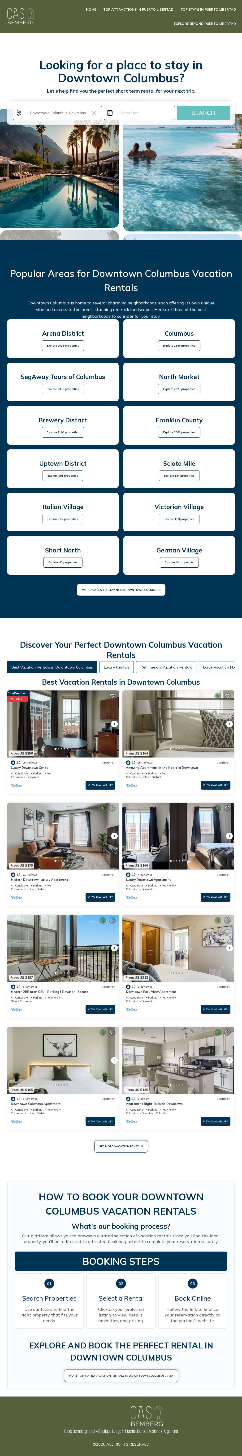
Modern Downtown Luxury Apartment (39, 880)
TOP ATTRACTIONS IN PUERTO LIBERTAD (138, 9)
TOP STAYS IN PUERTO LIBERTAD (208, 9)
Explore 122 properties (63, 519)
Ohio (14, 1001)
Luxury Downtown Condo (29, 767)
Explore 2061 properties (179, 432)
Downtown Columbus (155, 1113)
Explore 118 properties (179, 519)
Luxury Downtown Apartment (148, 880)
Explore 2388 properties (179, 345)
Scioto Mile (33, 777)
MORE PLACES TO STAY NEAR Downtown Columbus (121, 590)
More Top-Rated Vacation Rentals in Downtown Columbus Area (121, 1375)
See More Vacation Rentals (121, 1146)
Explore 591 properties (63, 475)
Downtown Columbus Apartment (36, 1104)
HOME (91, 9)
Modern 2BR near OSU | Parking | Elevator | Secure (49, 992)
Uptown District (151, 777)
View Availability (100, 785)
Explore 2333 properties (63, 389)
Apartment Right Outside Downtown (154, 1104)
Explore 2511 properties (63, 345)
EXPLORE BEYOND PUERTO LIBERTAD (205, 24)
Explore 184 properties (179, 475)
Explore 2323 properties (179, 389)
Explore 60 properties (179, 562)
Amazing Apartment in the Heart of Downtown (162, 767)
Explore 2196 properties (63, 432)
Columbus (17, 777)
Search (203, 112)
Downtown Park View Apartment (151, 992)
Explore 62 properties (63, 562)
